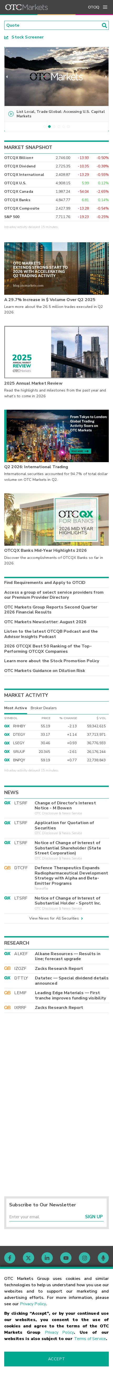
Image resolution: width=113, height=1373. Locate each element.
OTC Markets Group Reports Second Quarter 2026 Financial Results (50, 609)
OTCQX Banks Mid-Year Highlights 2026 (45, 550)
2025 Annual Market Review (33, 383)
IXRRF (20, 1008)
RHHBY (19, 726)
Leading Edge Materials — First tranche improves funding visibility (70, 995)
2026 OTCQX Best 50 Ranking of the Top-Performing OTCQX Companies (48, 648)
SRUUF (19, 751)
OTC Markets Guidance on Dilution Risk (44, 671)
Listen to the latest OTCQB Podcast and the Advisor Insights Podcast (51, 634)
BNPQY (19, 760)
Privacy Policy (33, 1304)
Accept (56, 1359)
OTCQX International (24, 174)
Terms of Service (90, 1339)
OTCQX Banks (17, 199)
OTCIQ (93, 7)
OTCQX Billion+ (19, 157)
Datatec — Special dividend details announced (72, 980)
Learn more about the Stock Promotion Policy (51, 661)
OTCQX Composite (21, 208)
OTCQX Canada (18, 191)
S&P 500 (11, 216)
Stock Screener (26, 37)
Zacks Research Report (59, 968)
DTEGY (19, 734)
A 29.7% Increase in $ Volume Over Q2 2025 (49, 300)
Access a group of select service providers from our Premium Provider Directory (54, 595)
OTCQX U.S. (15, 183)
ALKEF (21, 954)
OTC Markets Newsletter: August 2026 (45, 622)
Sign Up (94, 1217)
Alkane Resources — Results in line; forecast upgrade (67, 956)
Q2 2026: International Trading (36, 467)
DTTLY (21, 978)
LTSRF (20, 803)
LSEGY (19, 743)
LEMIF (20, 993)
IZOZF (20, 968)
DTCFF (21, 868)
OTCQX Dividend (19, 166)
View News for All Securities (54, 918)
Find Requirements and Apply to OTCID (44, 583)
